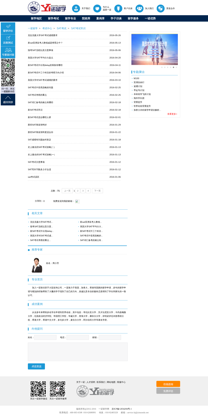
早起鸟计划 (139, 90)
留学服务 (133, 18)
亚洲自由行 (139, 82)
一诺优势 (150, 18)
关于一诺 (80, 382)
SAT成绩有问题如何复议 (39, 139)
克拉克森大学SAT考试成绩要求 (42, 35)
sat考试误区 (33, 177)
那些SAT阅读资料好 (37, 125)
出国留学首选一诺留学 (47, 8)
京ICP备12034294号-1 (122, 409)
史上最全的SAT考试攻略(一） (42, 154)
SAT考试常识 (78, 28)
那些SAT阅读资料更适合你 (40, 132)
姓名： (31, 337)
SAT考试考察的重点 (37, 95)
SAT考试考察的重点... (40, 240)
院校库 (86, 18)
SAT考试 (61, 28)
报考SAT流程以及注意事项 (40, 50)
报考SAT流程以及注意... (41, 226)
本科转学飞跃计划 (142, 94)
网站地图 (111, 382)
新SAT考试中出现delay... (42, 231)
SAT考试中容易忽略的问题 (40, 87)
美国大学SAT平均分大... (91, 226)
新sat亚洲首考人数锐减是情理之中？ (45, 43)
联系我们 (101, 382)
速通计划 (138, 86)
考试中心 (47, 28)
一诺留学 (33, 28)
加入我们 (149, 8)
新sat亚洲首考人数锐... (91, 222)
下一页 (97, 191)
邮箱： (95, 337)
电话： (63, 337)
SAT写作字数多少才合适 (39, 169)
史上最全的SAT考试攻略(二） (42, 147)
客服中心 (121, 382)
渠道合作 (170, 8)
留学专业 (70, 18)
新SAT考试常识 (35, 110)
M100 (136, 78)
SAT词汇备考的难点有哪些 (40, 102)
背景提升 (138, 102)
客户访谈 (128, 8)
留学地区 (36, 18)
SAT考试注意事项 (36, 162)
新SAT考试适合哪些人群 (39, 117)
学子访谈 (116, 18)
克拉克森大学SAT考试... (41, 222)
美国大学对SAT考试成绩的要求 (42, 80)
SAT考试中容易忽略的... (91, 235)
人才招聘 (90, 382)
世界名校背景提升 (142, 106)
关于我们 (86, 8)
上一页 (67, 191)
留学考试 (53, 18)
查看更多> (172, 114)
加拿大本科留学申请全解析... (147, 110)
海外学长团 (139, 98)
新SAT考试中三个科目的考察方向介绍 (46, 72)
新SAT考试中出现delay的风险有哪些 (45, 65)
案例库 (100, 18)
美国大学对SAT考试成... (41, 235)
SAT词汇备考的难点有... (91, 240)
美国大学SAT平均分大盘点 (40, 57)
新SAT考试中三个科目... (91, 231)
